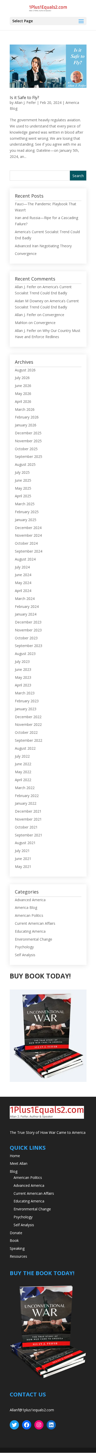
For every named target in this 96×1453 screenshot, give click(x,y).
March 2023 (25, 693)
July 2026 (22, 377)
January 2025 (25, 519)
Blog (13, 1171)
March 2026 (25, 409)
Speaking (17, 1248)
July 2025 (22, 472)
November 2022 (28, 724)
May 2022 (23, 771)
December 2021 (28, 811)
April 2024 (23, 590)
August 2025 (25, 464)
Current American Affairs (35, 923)
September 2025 (28, 456)
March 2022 (25, 787)
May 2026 (23, 393)
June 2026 (23, 385)
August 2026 (25, 370)
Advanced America (30, 899)
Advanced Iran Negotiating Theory (43, 245)
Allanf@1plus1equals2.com (32, 1409)
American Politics (29, 915)
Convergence (26, 253)
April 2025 (23, 495)
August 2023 (25, 653)
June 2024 (23, 574)
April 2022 (23, 779)
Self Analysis (25, 954)
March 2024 (25, 598)
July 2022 (22, 756)
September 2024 (28, 551)
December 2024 (28, 527)
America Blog (26, 907)
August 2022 (25, 748)
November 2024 (28, 535)
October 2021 (26, 827)
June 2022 (23, 763)
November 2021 (28, 819)
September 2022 (28, 740)
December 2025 (28, 432)
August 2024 (25, 559)
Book (14, 1240)
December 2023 (28, 622)
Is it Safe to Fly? (24, 97)
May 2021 (23, 866)
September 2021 (28, 835)
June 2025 (23, 480)
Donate (16, 1232)
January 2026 (25, 425)
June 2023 (23, 669)
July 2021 (22, 850)
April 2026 (23, 401)
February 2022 (27, 795)
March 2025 (25, 503)
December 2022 (28, 716)
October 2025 (26, 448)
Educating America (30, 931)
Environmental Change (33, 939)
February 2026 (27, 417)
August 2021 (25, 842)
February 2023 (27, 700)
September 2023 (28, 645)
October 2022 (26, 732)
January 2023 (25, 708)
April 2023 (23, 685)
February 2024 (27, 606)
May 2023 (23, 677)
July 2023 (22, 661)
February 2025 (27, 511)
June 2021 (23, 858)
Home (15, 1155)
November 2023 (28, 630)
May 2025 (23, 488)
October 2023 (26, 638)
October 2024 (26, 543)
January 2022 (25, 803)
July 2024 (22, 567)
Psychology (24, 946)
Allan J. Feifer (25, 102)
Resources (18, 1256)
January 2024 (25, 614)
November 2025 (28, 440)
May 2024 (23, 582)
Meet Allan (18, 1163)
